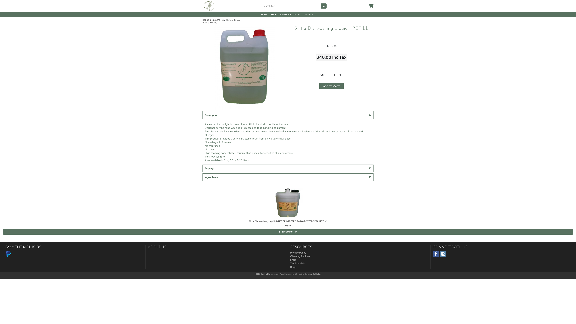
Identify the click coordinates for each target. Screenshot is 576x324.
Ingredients (211, 177)
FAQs (293, 259)
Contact (308, 14)
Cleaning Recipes (300, 256)
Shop (273, 14)
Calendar (285, 14)
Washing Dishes (233, 20)
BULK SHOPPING (209, 23)
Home (264, 14)
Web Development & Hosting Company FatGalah (300, 274)
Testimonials (297, 263)
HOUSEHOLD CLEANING (213, 20)
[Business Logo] (209, 5)
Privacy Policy (298, 252)
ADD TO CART (331, 86)
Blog (297, 14)
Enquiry (209, 168)
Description (211, 115)
